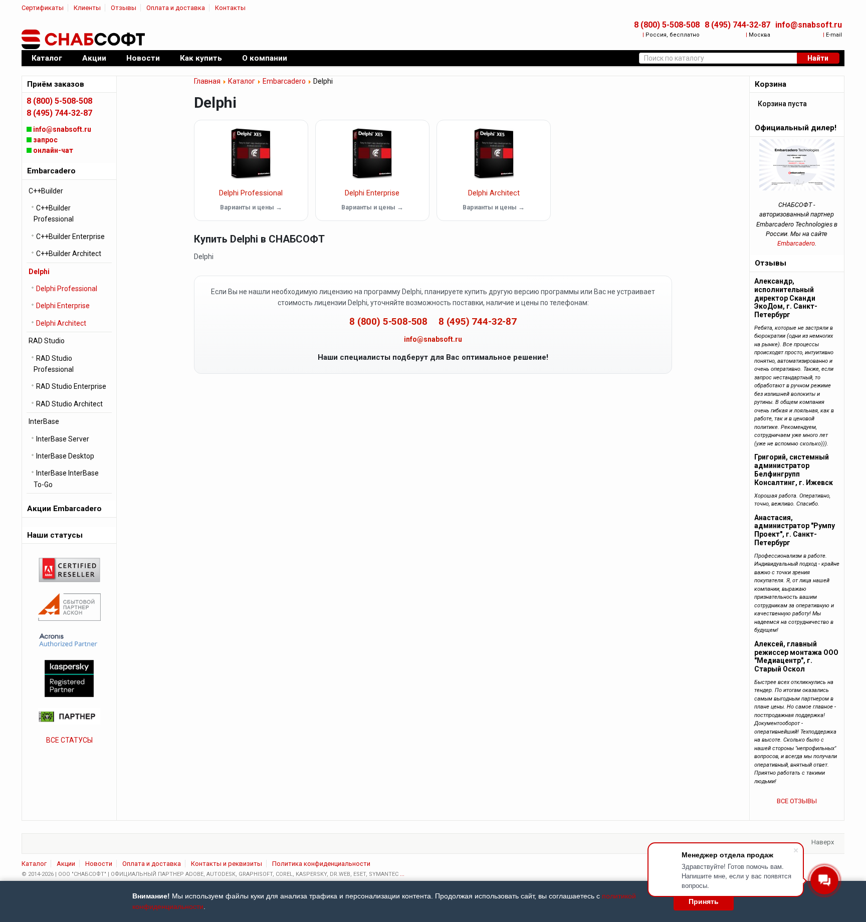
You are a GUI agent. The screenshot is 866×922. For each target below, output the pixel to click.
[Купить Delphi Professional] (251, 153)
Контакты (230, 8)
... (402, 874)
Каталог (241, 81)
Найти (817, 58)
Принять (704, 901)
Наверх (822, 842)
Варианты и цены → (251, 207)
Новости (98, 863)
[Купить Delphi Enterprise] (372, 153)
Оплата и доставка (175, 8)
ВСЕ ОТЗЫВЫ (797, 801)
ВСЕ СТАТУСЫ (69, 740)
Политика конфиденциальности (321, 863)
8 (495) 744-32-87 (737, 25)
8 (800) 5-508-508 (667, 25)
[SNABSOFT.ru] (84, 39)
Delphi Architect (494, 193)
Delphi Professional (251, 193)
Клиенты (87, 8)
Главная (207, 81)
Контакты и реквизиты (226, 863)
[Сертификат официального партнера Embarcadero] (796, 164)
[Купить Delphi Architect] (493, 153)
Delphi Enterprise (372, 193)
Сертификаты (43, 8)
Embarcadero (284, 81)
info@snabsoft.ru (808, 25)
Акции (66, 863)
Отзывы (123, 8)
